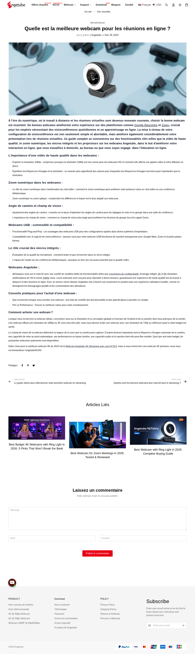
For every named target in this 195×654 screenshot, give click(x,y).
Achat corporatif (62, 623)
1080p (46, 278)
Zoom (165, 125)
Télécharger (60, 609)
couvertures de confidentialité (124, 274)
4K (165, 274)
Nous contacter (62, 605)
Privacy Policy (107, 605)
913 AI (57, 4)
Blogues (115, 5)
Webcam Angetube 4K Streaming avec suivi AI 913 (91, 346)
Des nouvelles (103, 11)
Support (84, 5)
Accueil (88, 11)
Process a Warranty (110, 618)
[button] (150, 4)
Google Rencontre (145, 125)
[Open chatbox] (12, 583)
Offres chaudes (41, 4)
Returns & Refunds (110, 614)
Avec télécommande (18, 609)
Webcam (68, 5)
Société (129, 5)
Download (102, 4)
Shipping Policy (108, 609)
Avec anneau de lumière (20, 605)
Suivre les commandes (66, 618)
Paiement (59, 614)
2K (159, 274)
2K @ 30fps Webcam (19, 618)
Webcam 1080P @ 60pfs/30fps (24, 623)
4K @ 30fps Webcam (19, 614)
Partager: (13, 365)
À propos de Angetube (65, 627)
